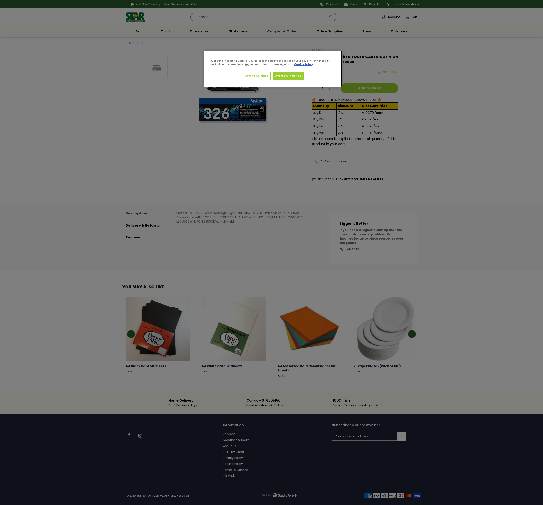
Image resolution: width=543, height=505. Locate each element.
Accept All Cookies (288, 76)
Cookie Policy (303, 64)
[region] (273, 69)
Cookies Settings (256, 76)
